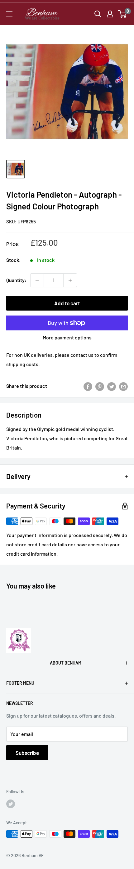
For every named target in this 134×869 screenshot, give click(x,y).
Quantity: (16, 280)
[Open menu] (9, 13)
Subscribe (27, 753)
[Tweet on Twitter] (111, 386)
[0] (123, 14)
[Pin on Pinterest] (99, 386)
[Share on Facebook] (88, 386)
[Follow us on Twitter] (10, 803)
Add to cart (67, 303)
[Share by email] (123, 386)
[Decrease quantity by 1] (37, 280)
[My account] (110, 14)
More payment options (67, 337)
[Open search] (97, 14)
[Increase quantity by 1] (70, 280)
